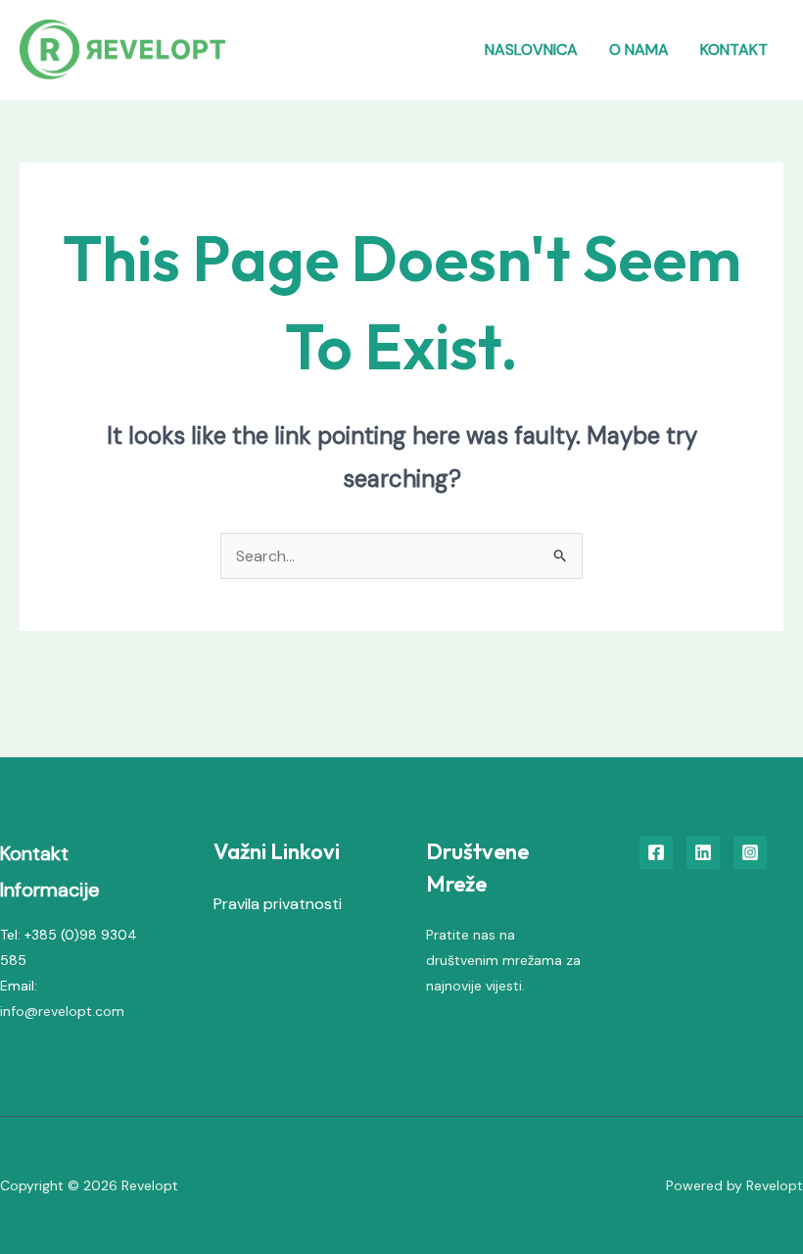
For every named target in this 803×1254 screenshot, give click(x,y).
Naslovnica (531, 49)
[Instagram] (750, 852)
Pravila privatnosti (277, 903)
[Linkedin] (703, 852)
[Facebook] (656, 852)
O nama (639, 49)
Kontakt (734, 49)
